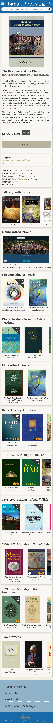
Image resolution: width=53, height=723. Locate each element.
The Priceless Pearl (11, 625)
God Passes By (11, 443)
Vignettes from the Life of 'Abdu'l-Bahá (13, 578)
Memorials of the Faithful (36, 577)
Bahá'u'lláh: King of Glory (11, 532)
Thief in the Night (11, 225)
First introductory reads (19, 275)
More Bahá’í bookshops (20, 706)
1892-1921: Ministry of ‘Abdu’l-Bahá (26, 544)
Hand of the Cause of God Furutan (33, 671)
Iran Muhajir (33, 674)
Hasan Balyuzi (31, 490)
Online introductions (16, 232)
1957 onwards (11, 637)
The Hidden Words (11, 355)
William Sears (21, 170)
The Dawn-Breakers (11, 487)
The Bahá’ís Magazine (14, 307)
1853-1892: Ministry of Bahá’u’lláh (25, 499)
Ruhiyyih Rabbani (10, 627)
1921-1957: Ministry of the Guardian (20, 590)
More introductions (15, 365)
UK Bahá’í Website (14, 265)
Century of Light (32, 443)
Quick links (12, 699)
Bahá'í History (8, 162)
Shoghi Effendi (11, 445)
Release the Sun (31, 225)
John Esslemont (38, 310)
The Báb (31, 487)
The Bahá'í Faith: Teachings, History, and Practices (14, 399)
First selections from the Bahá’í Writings (23, 321)
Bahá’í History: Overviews (20, 410)
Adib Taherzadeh (34, 535)
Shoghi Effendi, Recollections (32, 625)
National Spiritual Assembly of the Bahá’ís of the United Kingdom (26, 267)
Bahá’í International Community (14, 310)
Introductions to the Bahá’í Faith (16, 160)
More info (11, 693)
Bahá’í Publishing (19, 178)
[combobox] (26, 9)
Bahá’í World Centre (32, 445)
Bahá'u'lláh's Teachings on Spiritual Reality (33, 356)
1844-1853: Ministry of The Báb (23, 455)
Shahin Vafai (13, 403)
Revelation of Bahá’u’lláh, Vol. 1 (33, 532)
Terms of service (15, 687)
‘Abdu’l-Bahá (36, 580)
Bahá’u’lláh (11, 358)
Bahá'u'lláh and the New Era (38, 307)
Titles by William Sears (17, 192)
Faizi (11, 670)
